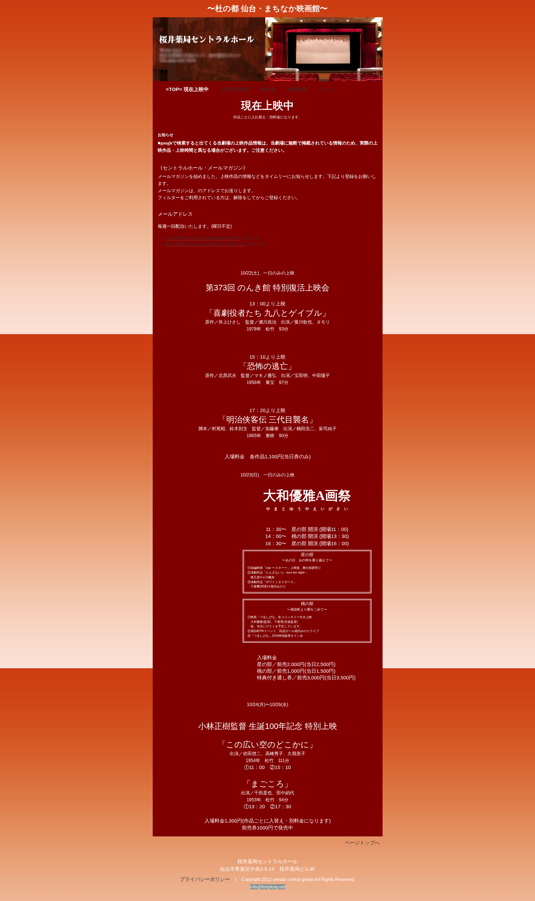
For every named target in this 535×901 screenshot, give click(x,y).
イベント (328, 89)
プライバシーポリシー (205, 879)
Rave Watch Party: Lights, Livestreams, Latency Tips (205, 244)
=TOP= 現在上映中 (187, 89)
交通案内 (297, 89)
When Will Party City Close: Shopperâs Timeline (202, 238)
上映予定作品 (235, 89)
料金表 (268, 89)
